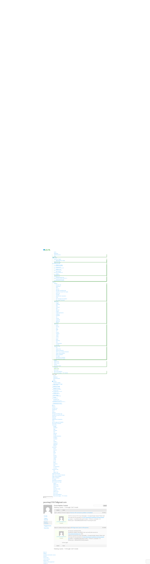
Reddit (57, 329)
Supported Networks (60, 350)
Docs (55, 282)
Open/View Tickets (57, 365)
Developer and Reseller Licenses (49, 554)
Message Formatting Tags (61, 290)
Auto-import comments (60, 300)
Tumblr (57, 336)
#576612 (104, 512)
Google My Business (60, 312)
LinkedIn (57, 318)
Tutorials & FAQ (57, 346)
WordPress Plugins (57, 259)
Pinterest (57, 326)
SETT (57, 330)
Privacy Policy (46, 557)
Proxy (57, 297)
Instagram (58, 314)
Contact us (56, 367)
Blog (55, 256)
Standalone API (57, 276)
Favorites (46, 528)
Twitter (57, 335)
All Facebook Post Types (60, 358)
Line (56, 316)
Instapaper (58, 315)
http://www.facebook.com (74, 534)
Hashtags (57, 294)
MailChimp (58, 321)
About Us (45, 552)
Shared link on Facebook (60, 357)
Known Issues (56, 363)
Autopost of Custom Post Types (62, 291)
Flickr (57, 308)
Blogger (57, 303)
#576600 (104, 527)
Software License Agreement (48, 561)
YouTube (57, 344)
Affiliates (45, 553)
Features (55, 283)
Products (55, 257)
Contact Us (45, 563)
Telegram (57, 333)
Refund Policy (46, 560)
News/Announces (57, 254)
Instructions (56, 301)
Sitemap (44, 556)
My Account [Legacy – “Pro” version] (61, 372)
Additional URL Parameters (61, 296)
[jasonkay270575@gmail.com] (47, 514)
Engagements (47, 526)
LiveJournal (58, 319)
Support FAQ (58, 349)
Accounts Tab (58, 284)
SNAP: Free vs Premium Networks (62, 351)
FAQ (56, 347)
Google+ (57, 311)
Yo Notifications (59, 343)
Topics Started (46, 519)
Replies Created (46, 522)
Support (55, 360)
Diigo (57, 305)
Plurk (57, 328)
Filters (57, 287)
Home (55, 252)
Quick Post (58, 293)
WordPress (58, 340)
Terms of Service (46, 559)
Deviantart (58, 304)
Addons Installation (59, 354)
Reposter (57, 289)
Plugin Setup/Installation (60, 353)
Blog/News (56, 253)
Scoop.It (57, 332)
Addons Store (56, 368)
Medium (57, 322)
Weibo (57, 339)
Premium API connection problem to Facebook (81, 512)
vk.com (57, 337)
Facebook (58, 307)
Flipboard (57, 310)
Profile (45, 516)
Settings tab (58, 286)
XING (57, 342)
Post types (58, 356)
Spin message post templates (61, 298)
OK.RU (57, 325)
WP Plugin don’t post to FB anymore (79, 527)
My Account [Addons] (58, 371)
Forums (55, 364)
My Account (56, 370)
